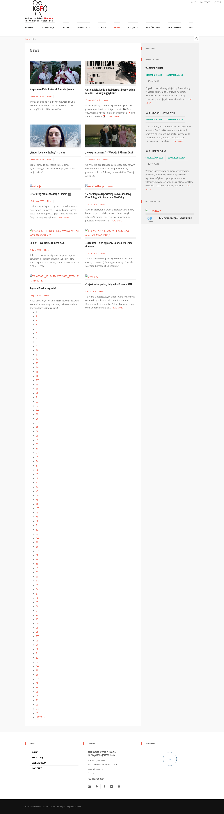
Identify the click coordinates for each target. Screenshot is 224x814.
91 (37, 696)
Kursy (66, 27)
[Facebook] (104, 786)
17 (37, 380)
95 (37, 713)
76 (37, 632)
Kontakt (217, 2)
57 (37, 551)
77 (37, 636)
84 (37, 666)
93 (37, 704)
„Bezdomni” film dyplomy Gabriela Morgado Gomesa (109, 244)
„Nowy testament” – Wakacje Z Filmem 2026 (109, 152)
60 (37, 563)
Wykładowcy (205, 2)
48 (37, 512)
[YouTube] (119, 786)
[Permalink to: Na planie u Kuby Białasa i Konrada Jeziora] (55, 72)
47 (37, 508)
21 (37, 397)
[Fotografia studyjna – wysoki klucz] (153, 210)
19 (37, 388)
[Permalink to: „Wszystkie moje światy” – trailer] (55, 135)
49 (37, 516)
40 (37, 478)
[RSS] (97, 786)
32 (37, 444)
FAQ (191, 27)
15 (37, 371)
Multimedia (174, 27)
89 (37, 687)
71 (37, 610)
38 (37, 470)
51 (37, 525)
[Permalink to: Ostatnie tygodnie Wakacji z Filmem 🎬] (36, 186)
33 (37, 448)
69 (37, 602)
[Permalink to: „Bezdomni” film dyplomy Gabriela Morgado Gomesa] (110, 232)
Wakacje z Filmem (154, 68)
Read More (114, 116)
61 (37, 568)
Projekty (133, 27)
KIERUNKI (29, 27)
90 (37, 691)
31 (37, 440)
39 (37, 474)
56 (37, 546)
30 (37, 435)
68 (37, 598)
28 (37, 427)
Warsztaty (83, 27)
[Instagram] (111, 786)
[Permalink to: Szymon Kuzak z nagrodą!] (55, 278)
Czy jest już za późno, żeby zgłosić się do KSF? (108, 284)
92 (37, 700)
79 (37, 645)
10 (37, 350)
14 (37, 367)
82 (37, 657)
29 (37, 431)
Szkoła (102, 27)
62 (37, 572)
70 (37, 606)
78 (37, 640)
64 (37, 580)
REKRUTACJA (48, 27)
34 (37, 452)
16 (37, 376)
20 (37, 393)
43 (37, 491)
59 (37, 559)
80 (37, 649)
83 (37, 662)
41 (37, 482)
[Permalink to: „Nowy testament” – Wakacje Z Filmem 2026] (110, 135)
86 (37, 674)
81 (37, 653)
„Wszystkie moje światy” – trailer (47, 152)
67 (37, 593)
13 (37, 363)
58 (37, 555)
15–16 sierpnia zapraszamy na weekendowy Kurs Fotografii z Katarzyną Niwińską (108, 195)
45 (37, 499)
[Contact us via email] (90, 786)
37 (37, 465)
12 (37, 359)
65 (37, 585)
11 (37, 354)
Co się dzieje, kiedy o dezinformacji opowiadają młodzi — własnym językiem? (110, 91)
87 (37, 679)
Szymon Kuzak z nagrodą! (43, 288)
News (117, 27)
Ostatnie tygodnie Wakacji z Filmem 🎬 (50, 194)
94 (37, 709)
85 (37, 670)
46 (37, 504)
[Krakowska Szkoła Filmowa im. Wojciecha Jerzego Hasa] (39, 10)
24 (37, 410)
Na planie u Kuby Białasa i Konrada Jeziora (52, 89)
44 (37, 495)
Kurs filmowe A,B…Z (156, 150)
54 (37, 538)
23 (37, 406)
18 (37, 384)
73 (37, 619)
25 (37, 414)
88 (37, 683)
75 (37, 627)
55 (37, 542)
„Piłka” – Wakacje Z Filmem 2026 (47, 243)
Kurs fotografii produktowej (160, 112)
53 (37, 534)
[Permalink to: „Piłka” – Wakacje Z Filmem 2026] (55, 232)
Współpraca (153, 27)
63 (37, 576)
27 (37, 423)
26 (37, 418)
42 (37, 487)
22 (37, 401)
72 (37, 615)
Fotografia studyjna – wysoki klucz (175, 218)
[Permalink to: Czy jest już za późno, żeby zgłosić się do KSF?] (91, 276)
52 (37, 529)
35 (37, 457)
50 (37, 521)
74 (37, 623)
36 (37, 461)
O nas (193, 2)
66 (37, 589)
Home (27, 39)
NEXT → (40, 717)
